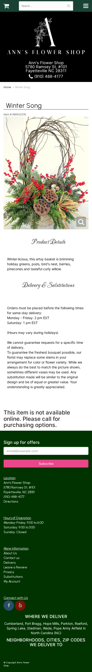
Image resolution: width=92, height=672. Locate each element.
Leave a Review (15, 567)
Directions (11, 502)
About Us (10, 553)
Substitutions (13, 577)
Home (7, 87)
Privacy (9, 572)
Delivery (10, 563)
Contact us (11, 558)
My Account (12, 581)
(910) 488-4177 (48, 76)
